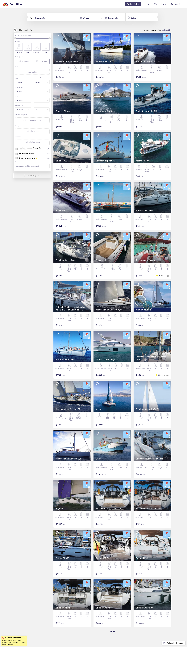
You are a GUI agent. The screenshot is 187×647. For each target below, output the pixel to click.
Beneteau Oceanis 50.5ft (67, 61)
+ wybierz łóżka (32, 72)
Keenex (99, 409)
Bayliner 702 (61, 160)
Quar (98, 458)
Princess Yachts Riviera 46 (148, 61)
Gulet (98, 210)
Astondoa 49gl (142, 160)
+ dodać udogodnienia (32, 120)
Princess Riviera (63, 111)
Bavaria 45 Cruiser (144, 210)
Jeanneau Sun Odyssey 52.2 (69, 409)
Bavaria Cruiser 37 (144, 607)
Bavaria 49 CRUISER (65, 359)
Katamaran (36, 52)
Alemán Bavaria (143, 309)
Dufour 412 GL (142, 558)
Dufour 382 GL (102, 558)
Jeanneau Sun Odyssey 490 (109, 309)
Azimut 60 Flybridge (105, 359)
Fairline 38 (60, 210)
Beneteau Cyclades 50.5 (147, 409)
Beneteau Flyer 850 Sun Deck (149, 458)
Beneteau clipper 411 (105, 160)
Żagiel (27, 52)
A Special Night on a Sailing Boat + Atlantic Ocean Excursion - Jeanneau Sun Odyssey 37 (72, 310)
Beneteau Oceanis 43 (66, 260)
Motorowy (19, 52)
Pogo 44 (59, 508)
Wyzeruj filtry (34, 175)
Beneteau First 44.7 (105, 61)
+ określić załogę (32, 131)
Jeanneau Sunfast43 (145, 260)
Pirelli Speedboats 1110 (146, 111)
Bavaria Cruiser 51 (104, 607)
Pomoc (147, 4)
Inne (45, 52)
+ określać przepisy (32, 142)
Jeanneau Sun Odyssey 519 (148, 508)
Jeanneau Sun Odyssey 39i (68, 458)
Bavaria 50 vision (104, 111)
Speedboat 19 (102, 260)
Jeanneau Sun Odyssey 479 (108, 508)
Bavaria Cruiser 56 (64, 607)
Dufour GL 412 (62, 558)
